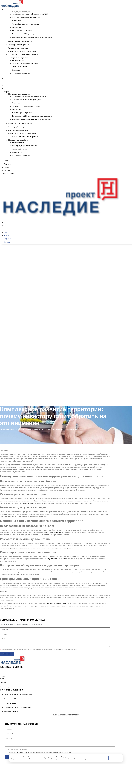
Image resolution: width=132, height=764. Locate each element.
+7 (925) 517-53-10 (7, 174)
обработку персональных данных (60, 752)
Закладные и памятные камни (18, 48)
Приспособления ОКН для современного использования (32, 34)
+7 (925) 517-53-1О (7, 406)
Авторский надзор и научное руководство (26, 17)
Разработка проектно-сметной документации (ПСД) (30, 14)
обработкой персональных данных (79, 759)
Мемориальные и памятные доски (20, 41)
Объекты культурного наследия (19, 12)
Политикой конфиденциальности (55, 759)
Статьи (6, 85)
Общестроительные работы (18, 58)
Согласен (115, 758)
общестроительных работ (27, 503)
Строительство (17, 70)
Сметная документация (7, 687)
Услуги (6, 9)
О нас (6, 78)
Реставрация (16, 21)
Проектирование (18, 60)
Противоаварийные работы (22, 30)
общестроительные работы (53, 532)
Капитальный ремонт (19, 67)
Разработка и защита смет (21, 73)
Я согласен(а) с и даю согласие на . (39, 752)
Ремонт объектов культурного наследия (26, 24)
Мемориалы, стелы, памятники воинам (22, 51)
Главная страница (6, 429)
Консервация (16, 27)
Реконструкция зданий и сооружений (25, 63)
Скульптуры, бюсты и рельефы (19, 45)
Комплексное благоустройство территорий (23, 54)
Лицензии (7, 82)
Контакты (7, 88)
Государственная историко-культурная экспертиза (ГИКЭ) (32, 37)
